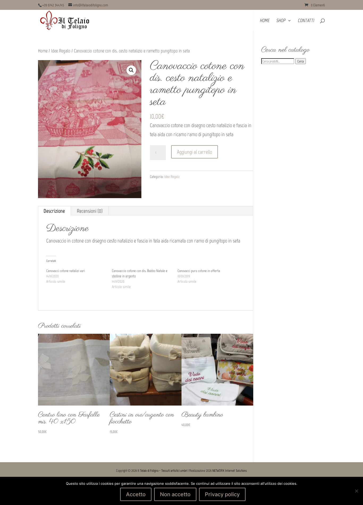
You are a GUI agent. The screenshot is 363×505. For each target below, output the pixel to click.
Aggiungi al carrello (194, 152)
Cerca (300, 61)
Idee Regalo (60, 51)
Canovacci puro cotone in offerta (199, 271)
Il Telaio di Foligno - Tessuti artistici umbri (162, 471)
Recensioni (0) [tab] (90, 211)
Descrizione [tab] (54, 211)
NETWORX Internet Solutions (229, 471)
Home (264, 21)
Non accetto (175, 494)
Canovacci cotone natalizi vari (65, 271)
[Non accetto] (356, 491)
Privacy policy (222, 494)
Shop (281, 21)
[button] (131, 70)
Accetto (136, 494)
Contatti (306, 21)
